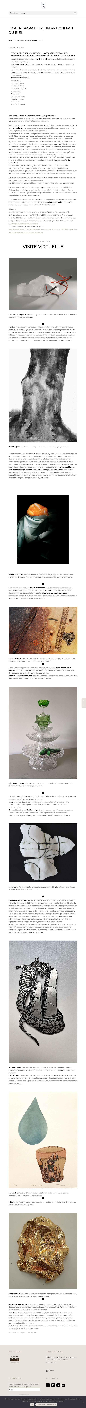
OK (32, 1405)
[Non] (83, 1402)
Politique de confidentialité (46, 1405)
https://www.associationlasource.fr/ (24, 224)
